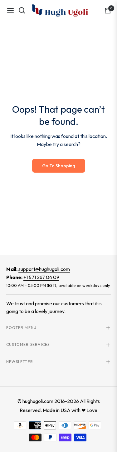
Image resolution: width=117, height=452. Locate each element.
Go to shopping (58, 166)
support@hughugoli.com (44, 269)
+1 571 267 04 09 (41, 277)
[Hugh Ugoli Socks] (60, 10)
